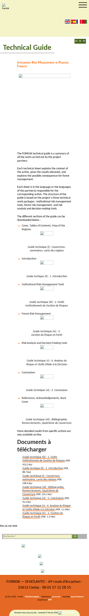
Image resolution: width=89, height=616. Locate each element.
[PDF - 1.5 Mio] (46, 351)
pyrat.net (56, 597)
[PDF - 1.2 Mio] (46, 322)
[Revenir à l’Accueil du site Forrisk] (6, 6)
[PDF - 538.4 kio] (46, 238)
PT (84, 41)
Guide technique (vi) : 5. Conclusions (43, 498)
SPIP (50, 600)
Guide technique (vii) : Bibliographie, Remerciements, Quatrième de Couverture (43, 491)
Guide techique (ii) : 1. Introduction (42, 468)
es (73, 21)
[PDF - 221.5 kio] (46, 410)
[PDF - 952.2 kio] (46, 293)
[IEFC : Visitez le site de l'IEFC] (44, 571)
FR (80, 41)
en (67, 21)
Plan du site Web (8, 526)
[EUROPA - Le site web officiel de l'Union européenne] (44, 547)
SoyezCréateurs (77, 597)
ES (76, 41)
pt (84, 21)
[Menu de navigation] (83, 5)
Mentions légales (32, 597)
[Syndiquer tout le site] (66, 613)
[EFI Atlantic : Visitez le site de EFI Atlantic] (44, 556)
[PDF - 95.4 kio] (46, 381)
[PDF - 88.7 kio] (46, 267)
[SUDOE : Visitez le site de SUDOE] (44, 563)
